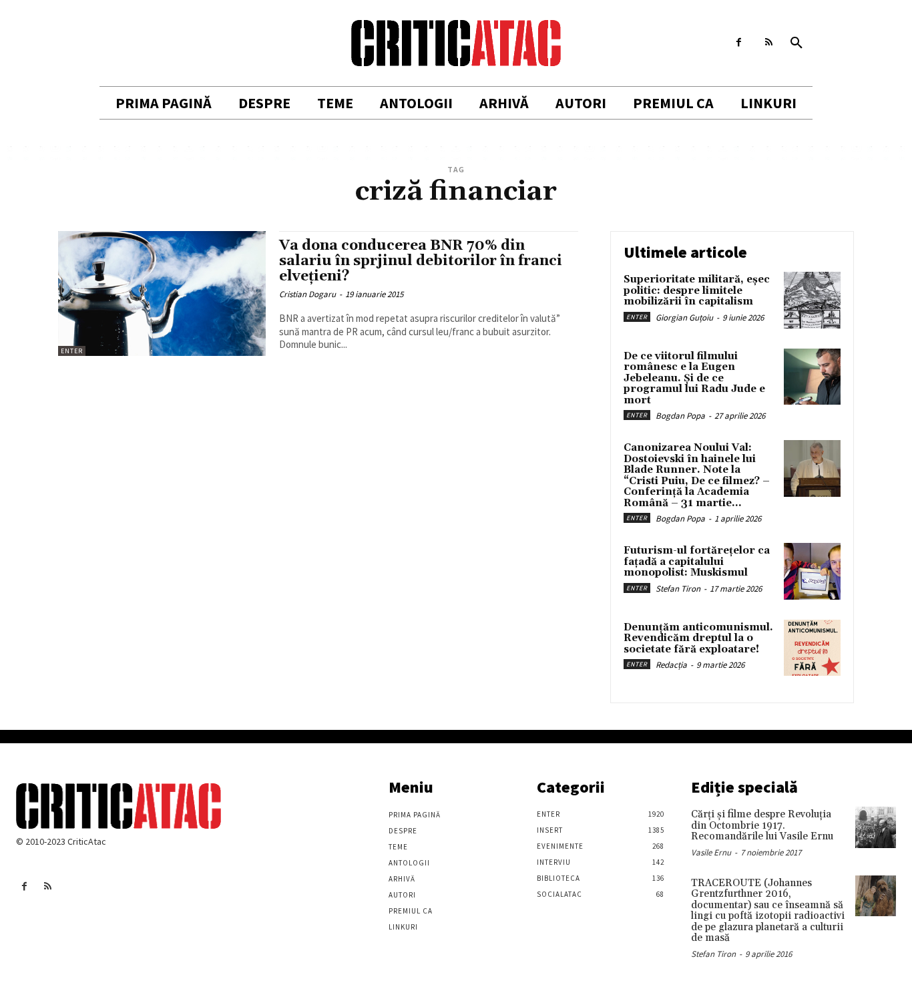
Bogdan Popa (680, 415)
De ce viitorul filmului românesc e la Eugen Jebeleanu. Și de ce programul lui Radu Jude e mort (694, 378)
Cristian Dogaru (307, 294)
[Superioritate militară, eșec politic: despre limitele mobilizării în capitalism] (812, 300)
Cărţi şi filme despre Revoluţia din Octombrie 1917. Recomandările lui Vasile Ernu (762, 825)
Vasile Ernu (711, 852)
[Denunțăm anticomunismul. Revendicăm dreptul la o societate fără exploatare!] (812, 648)
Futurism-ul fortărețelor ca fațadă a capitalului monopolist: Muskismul (697, 561)
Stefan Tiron (678, 588)
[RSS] (768, 42)
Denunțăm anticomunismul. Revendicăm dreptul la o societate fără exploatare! (698, 638)
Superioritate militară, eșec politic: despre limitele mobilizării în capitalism (697, 290)
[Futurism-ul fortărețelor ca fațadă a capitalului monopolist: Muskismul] (812, 571)
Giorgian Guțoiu (684, 317)
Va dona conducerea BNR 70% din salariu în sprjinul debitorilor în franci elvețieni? (420, 261)
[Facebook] (738, 42)
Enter (72, 351)
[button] (796, 43)
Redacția (671, 664)
